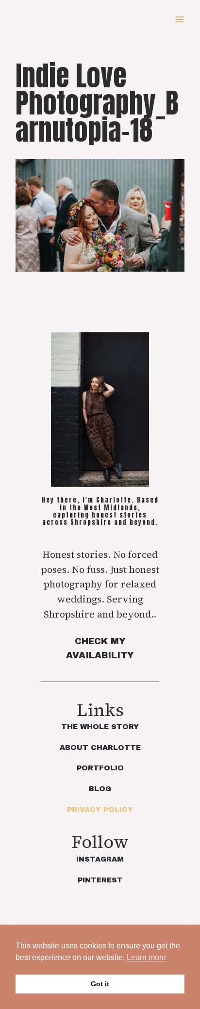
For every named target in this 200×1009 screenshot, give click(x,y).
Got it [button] (100, 984)
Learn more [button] (146, 957)
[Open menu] (179, 19)
